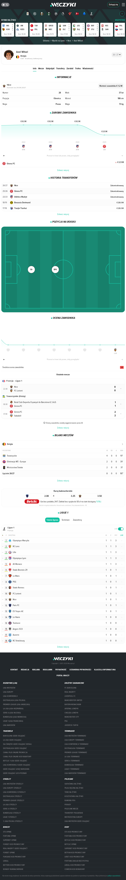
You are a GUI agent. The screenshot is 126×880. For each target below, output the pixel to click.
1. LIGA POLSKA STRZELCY (13, 821)
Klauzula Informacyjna (105, 669)
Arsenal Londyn (71, 708)
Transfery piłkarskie (74, 813)
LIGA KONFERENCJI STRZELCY (14, 792)
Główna (46, 40)
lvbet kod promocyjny (74, 857)
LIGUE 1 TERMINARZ (72, 769)
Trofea (78, 68)
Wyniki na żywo (8, 20)
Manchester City (72, 717)
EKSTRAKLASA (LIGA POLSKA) (14, 700)
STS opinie (7, 832)
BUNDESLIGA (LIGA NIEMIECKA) (14, 717)
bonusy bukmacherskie (13, 869)
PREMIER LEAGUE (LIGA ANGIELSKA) (16, 704)
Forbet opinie (9, 852)
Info (34, 68)
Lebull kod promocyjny (75, 865)
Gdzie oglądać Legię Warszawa (16, 769)
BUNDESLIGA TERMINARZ (74, 765)
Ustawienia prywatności (80, 669)
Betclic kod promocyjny (75, 840)
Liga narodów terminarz (75, 773)
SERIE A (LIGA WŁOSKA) (12, 713)
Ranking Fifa (70, 800)
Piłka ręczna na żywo (74, 788)
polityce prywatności (114, 875)
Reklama (36, 669)
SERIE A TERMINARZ (72, 761)
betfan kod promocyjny (75, 852)
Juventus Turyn (71, 725)
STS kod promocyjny (73, 832)
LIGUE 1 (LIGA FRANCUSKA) (13, 721)
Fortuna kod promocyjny (76, 836)
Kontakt (14, 669)
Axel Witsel (78, 40)
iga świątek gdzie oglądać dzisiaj (17, 744)
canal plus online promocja (15, 752)
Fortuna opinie (9, 836)
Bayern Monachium (73, 704)
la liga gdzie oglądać (12, 740)
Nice (69, 40)
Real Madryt (70, 692)
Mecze (41, 68)
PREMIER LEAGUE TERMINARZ (76, 752)
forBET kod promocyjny (13, 844)
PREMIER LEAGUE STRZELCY (13, 800)
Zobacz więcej (63, 170)
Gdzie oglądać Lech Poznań (14, 773)
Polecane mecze (71, 809)
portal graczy (63, 675)
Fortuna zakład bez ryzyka (77, 861)
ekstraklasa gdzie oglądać (15, 748)
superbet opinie (9, 840)
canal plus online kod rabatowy (17, 756)
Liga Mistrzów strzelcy (13, 784)
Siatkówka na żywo (73, 784)
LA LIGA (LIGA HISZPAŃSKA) (13, 708)
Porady (68, 804)
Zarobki (70, 68)
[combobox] (117, 54)
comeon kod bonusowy (75, 869)
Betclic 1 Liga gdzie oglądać (15, 761)
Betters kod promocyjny (14, 865)
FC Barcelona (70, 688)
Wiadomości (88, 68)
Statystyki (50, 68)
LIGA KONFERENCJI (10, 696)
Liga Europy (8, 692)
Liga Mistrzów (9, 688)
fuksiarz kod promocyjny (14, 857)
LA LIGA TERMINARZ (72, 756)
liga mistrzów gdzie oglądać (77, 821)
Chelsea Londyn (71, 713)
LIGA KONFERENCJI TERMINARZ (76, 744)
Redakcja (25, 669)
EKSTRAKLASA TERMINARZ (75, 748)
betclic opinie (70, 844)
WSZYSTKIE (120, 20)
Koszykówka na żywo (74, 796)
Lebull (5, 861)
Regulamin (47, 669)
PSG (66, 721)
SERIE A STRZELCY (10, 809)
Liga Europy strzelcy (12, 788)
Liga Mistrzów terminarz (75, 736)
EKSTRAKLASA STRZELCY (12, 796)
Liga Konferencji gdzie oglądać (16, 765)
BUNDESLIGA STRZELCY (12, 813)
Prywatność (60, 669)
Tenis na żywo (71, 792)
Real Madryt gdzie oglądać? (15, 848)
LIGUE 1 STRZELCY (10, 817)
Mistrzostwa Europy (74, 817)
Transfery (60, 68)
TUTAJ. (99, 501)
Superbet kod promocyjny (76, 848)
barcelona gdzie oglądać (14, 736)
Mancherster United (73, 700)
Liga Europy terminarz (74, 740)
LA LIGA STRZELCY (10, 804)
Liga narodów (9, 725)
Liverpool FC (70, 696)
